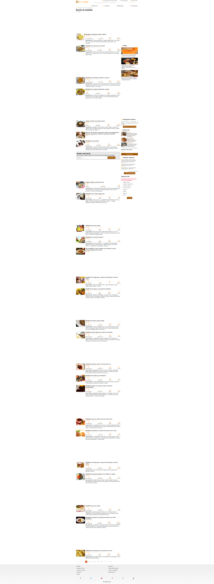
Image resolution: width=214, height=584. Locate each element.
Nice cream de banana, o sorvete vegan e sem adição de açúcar (132, 145)
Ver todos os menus (127, 147)
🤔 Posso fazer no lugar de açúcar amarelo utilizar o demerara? (128, 168)
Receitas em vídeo (80, 568)
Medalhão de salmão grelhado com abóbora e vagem (100, 474)
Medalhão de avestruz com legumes (96, 375)
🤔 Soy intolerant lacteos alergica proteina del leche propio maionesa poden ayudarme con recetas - (128, 160)
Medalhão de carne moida (93, 225)
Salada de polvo (126, 182)
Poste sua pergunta (130, 173)
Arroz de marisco (126, 187)
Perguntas (120, 5)
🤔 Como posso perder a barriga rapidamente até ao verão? (128, 165)
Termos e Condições (113, 570)
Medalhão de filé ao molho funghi (95, 320)
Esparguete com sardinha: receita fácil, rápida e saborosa (131, 140)
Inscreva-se (111, 157)
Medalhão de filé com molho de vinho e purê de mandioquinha (99, 386)
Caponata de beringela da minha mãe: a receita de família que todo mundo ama (132, 135)
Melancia (125, 193)
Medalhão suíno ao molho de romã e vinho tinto (99, 419)
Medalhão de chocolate (92, 141)
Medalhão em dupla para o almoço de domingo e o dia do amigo (102, 278)
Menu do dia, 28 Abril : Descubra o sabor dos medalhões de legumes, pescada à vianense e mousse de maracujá (102, 133)
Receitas (94, 5)
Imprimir (135, 147)
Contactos (111, 566)
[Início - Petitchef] (76, 7)
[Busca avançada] (133, 3)
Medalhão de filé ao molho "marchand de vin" (98, 364)
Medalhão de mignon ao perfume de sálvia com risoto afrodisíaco (101, 518)
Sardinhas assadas (127, 185)
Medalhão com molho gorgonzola (95, 193)
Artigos (106, 5)
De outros (133, 5)
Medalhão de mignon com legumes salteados (98, 289)
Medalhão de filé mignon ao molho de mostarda (99, 332)
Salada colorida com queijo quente (95, 121)
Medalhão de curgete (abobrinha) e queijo (97, 89)
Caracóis (125, 189)
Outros (124, 195)
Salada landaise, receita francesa (95, 182)
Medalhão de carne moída (93, 506)
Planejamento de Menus (129, 126)
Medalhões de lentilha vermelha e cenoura (97, 77)
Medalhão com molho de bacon (94, 237)
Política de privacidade (113, 568)
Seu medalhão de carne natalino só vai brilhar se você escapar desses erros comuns (101, 249)
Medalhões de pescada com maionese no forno (99, 550)
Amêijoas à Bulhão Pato (128, 184)
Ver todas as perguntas (133, 171)
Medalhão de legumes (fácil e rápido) (96, 34)
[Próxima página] (107, 561)
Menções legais (112, 572)
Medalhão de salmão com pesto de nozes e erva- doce (101, 430)
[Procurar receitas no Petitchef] (130, 2)
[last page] (110, 561)
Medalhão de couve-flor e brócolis (95, 46)
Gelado (124, 191)
